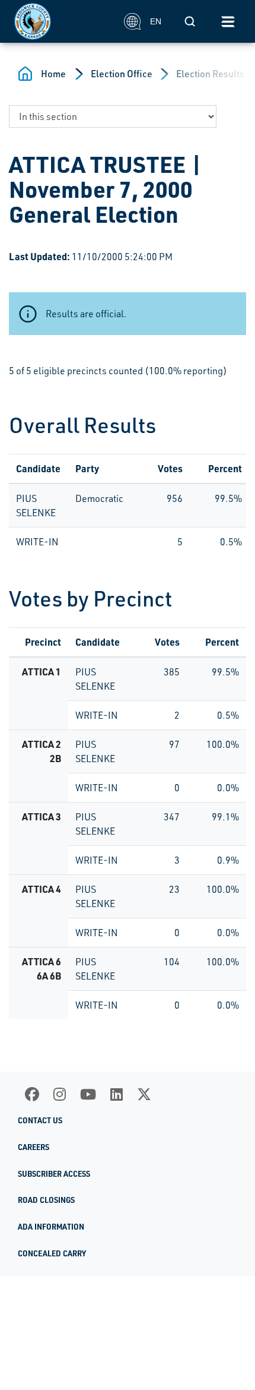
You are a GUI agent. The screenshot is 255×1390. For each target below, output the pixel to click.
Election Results (210, 74)
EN (155, 21)
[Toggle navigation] (228, 21)
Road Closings (46, 1200)
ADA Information (51, 1226)
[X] (144, 1094)
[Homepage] (62, 21)
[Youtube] (88, 1094)
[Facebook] (32, 1094)
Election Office (121, 74)
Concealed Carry (52, 1253)
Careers (33, 1147)
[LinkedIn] (116, 1094)
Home (53, 74)
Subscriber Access (54, 1174)
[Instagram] (59, 1094)
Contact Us (40, 1120)
